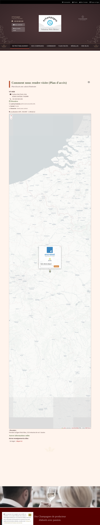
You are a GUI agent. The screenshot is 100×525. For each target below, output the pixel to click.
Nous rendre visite (16, 29)
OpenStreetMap (75, 428)
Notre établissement (20, 46)
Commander (51, 46)
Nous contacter (18, 24)
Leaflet (64, 428)
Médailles (74, 46)
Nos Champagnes (37, 46)
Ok (29, 515)
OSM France (88, 428)
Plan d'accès (63, 46)
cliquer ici (19, 441)
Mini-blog (85, 46)
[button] (50, 271)
